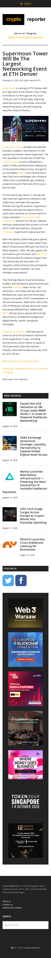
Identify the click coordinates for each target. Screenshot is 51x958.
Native (21, 172)
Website (7, 368)
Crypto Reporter (25, 19)
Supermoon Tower (13, 147)
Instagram (8, 372)
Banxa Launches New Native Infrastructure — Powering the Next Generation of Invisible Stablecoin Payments (25, 482)
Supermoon (9, 88)
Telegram (19, 368)
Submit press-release (12, 907)
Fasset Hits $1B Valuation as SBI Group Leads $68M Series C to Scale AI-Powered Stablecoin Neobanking (33, 412)
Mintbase (17, 287)
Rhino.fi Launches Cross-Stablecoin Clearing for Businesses (32, 544)
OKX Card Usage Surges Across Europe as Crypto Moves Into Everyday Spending (33, 515)
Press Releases (21, 379)
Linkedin (41, 368)
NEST (5, 313)
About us (7, 901)
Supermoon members (14, 331)
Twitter (30, 368)
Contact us (7, 904)
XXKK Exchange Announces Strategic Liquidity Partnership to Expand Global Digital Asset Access (33, 446)
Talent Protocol (11, 161)
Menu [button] (27, 3)
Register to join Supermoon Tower (21, 361)
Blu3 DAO (42, 254)
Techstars (8, 231)
